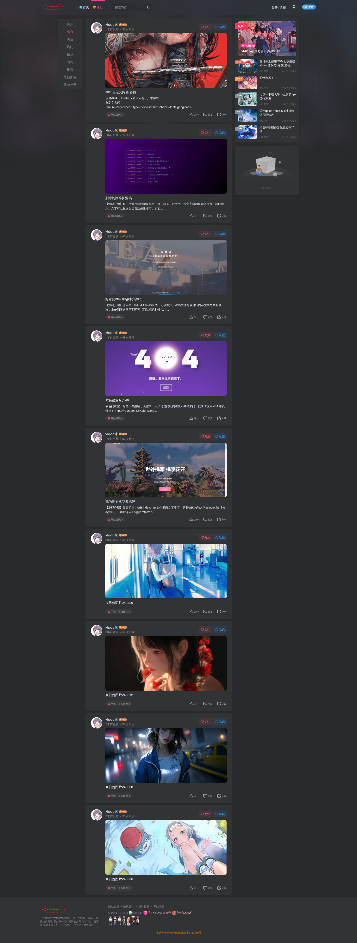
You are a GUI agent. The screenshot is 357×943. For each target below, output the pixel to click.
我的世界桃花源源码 (120, 501)
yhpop (109, 24)
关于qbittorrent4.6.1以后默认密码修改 (276, 113)
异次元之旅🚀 (184, 912)
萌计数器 (143, 906)
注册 (283, 7)
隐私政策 (113, 906)
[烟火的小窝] (53, 909)
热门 (70, 46)
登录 (274, 7)
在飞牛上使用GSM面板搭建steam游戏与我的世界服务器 (277, 65)
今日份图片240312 (119, 695)
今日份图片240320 (119, 602)
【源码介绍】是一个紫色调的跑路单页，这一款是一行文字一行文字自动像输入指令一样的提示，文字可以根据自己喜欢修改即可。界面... (164, 206)
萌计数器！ (266, 78)
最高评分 (70, 84)
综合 (70, 31)
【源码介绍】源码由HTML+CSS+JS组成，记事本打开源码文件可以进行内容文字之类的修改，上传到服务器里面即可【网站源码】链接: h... (163, 307)
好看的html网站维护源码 (123, 299)
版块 (70, 39)
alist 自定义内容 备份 (120, 92)
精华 (70, 54)
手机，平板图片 (119, 611)
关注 (70, 24)
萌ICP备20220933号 (159, 912)
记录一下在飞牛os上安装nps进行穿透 (277, 96)
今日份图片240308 (119, 787)
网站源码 (116, 114)
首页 (86, 7)
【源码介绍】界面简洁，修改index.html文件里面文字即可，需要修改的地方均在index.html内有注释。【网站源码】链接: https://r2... (165, 509)
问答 (70, 61)
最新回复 (70, 77)
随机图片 (128, 906)
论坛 (100, 7)
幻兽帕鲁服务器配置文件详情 (276, 129)
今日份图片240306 (119, 879)
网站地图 (159, 906)
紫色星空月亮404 (118, 400)
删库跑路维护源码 (118, 198)
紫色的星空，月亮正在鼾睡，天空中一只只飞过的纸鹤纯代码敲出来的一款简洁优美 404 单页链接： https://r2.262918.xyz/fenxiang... (165, 408)
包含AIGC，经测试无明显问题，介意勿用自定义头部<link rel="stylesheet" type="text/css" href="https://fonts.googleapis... (149, 102)
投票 (70, 69)
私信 (222, 27)
